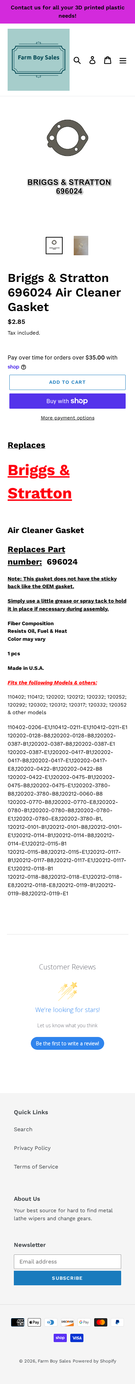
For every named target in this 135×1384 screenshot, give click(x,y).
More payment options (67, 417)
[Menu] (122, 60)
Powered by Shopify (94, 1361)
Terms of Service (36, 1166)
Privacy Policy (32, 1148)
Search (23, 1129)
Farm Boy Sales (54, 1361)
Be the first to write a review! (67, 1043)
